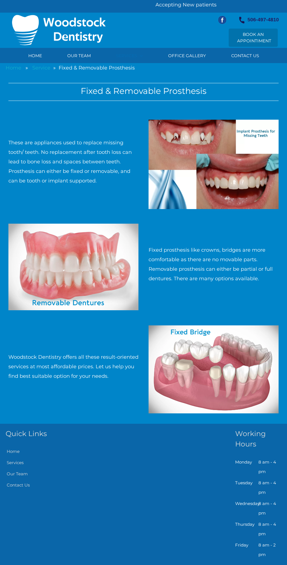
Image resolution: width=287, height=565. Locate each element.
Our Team (17, 473)
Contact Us (18, 485)
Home (13, 68)
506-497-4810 (262, 19)
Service (41, 68)
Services (15, 462)
